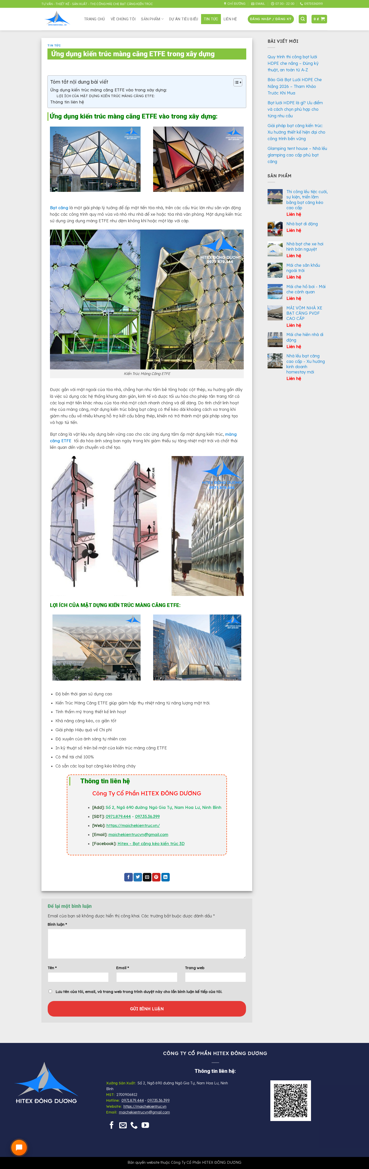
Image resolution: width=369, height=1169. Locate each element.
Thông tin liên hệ (67, 101)
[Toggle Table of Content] (235, 82)
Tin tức (54, 45)
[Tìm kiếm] (303, 19)
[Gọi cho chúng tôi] (134, 1126)
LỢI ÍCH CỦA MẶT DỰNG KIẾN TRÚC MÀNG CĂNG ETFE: (105, 96)
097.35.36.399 (147, 816)
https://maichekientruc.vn (145, 1106)
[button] (271, 19)
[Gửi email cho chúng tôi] (123, 1126)
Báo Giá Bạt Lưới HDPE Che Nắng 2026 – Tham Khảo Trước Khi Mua (295, 86)
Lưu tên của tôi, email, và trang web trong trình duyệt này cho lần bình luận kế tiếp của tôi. (139, 991)
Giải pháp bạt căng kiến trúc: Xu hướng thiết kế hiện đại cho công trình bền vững (296, 132)
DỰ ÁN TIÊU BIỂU (183, 19)
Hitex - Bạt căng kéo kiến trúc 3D (150, 843)
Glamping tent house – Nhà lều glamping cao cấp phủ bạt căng (297, 155)
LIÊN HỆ (230, 19)
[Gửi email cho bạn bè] (147, 877)
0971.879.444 (118, 816)
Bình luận (57, 924)
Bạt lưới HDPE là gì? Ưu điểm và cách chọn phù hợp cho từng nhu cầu (295, 109)
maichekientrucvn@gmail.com (144, 1112)
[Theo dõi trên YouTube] (145, 1126)
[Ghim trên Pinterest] (156, 877)
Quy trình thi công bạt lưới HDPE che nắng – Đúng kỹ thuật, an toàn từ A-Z (293, 63)
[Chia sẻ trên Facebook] (128, 877)
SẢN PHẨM (150, 19)
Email (122, 967)
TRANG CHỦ (94, 19)
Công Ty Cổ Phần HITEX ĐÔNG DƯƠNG (206, 1162)
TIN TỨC (211, 19)
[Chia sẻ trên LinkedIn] (165, 877)
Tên (52, 967)
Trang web (194, 967)
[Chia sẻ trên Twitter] (138, 877)
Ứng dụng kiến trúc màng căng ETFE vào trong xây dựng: (108, 89)
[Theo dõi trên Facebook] (111, 1126)
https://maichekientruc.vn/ (133, 825)
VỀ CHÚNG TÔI (123, 19)
